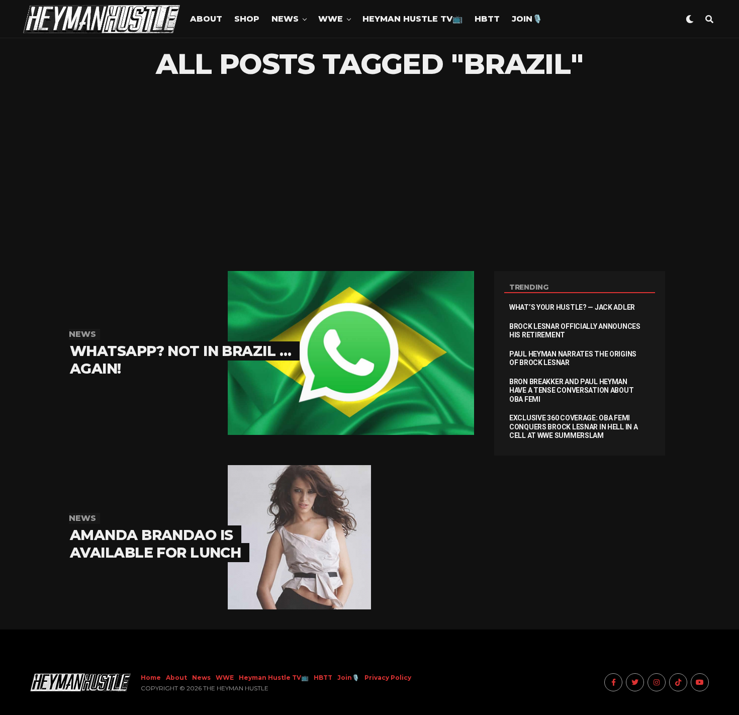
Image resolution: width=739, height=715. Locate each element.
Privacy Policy (387, 677)
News (285, 19)
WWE (330, 19)
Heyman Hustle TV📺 (412, 19)
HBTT (487, 19)
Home (151, 677)
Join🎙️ (527, 19)
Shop (246, 19)
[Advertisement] (369, 175)
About (206, 19)
